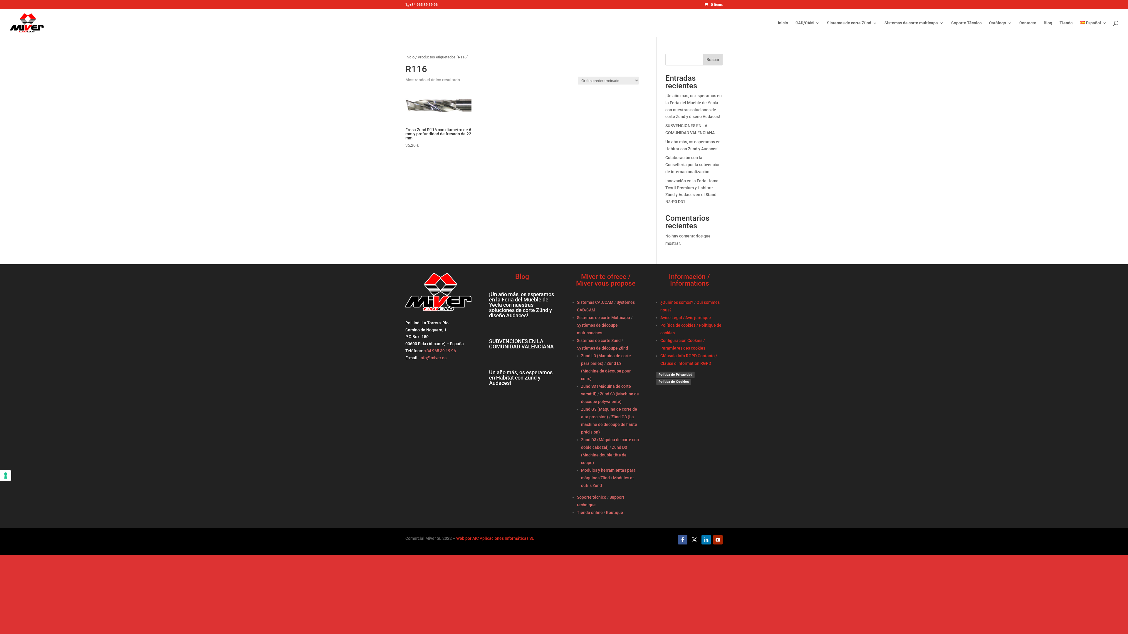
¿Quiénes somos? (676, 302)
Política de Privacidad (675, 374)
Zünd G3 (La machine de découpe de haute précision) (609, 424)
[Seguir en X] (694, 539)
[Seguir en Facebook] (682, 539)
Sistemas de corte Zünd (849, 23)
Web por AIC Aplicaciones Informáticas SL (495, 538)
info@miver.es (432, 357)
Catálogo (997, 23)
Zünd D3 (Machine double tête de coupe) (604, 455)
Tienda (1066, 23)
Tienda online (590, 512)
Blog (1048, 23)
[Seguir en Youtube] (718, 539)
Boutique (614, 512)
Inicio (783, 23)
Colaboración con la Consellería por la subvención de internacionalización (693, 164)
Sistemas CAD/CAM (595, 302)
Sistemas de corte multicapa (911, 23)
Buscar (712, 59)
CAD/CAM (804, 23)
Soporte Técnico (966, 23)
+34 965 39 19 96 (439, 350)
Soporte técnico (591, 497)
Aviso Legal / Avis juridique (685, 317)
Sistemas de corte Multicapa (603, 317)
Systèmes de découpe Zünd (602, 348)
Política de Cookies (674, 382)
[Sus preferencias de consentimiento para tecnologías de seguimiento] (5, 475)
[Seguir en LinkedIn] (706, 539)
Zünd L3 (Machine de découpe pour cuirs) (606, 371)
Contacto (1027, 23)
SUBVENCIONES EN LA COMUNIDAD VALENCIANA (521, 344)
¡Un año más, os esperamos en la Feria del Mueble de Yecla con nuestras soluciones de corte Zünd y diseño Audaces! (521, 304)
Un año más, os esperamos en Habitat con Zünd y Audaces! (521, 377)
